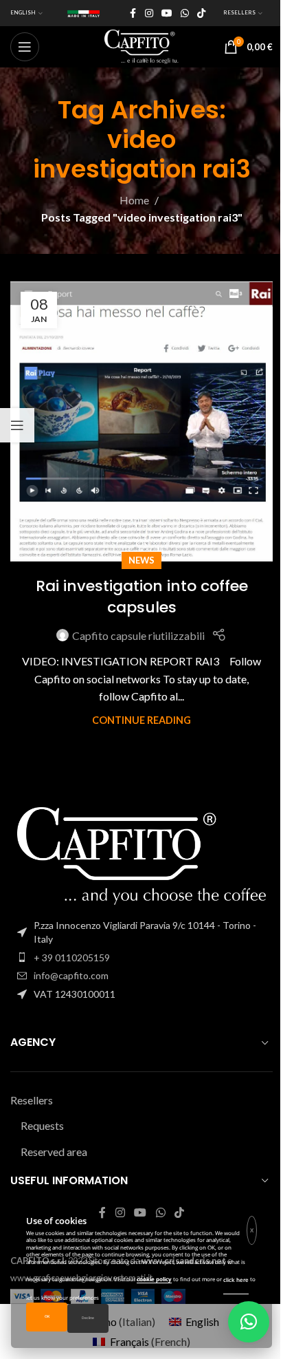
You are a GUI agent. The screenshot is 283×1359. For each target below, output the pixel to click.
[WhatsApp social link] (185, 13)
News (141, 560)
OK (47, 1316)
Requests (42, 1125)
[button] (248, 1321)
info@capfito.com (71, 975)
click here (236, 1279)
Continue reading (141, 720)
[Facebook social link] (132, 13)
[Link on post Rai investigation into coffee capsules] (141, 421)
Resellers (31, 1099)
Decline (88, 1318)
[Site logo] (141, 45)
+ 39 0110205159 (72, 957)
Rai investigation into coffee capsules (142, 596)
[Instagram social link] (149, 13)
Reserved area (54, 1151)
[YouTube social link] (167, 13)
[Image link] (141, 854)
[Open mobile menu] (24, 47)
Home (134, 199)
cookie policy (154, 1279)
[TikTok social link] (201, 13)
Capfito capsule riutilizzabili (138, 635)
